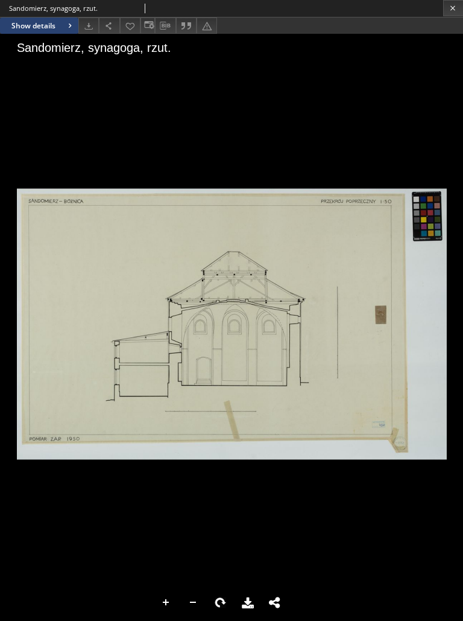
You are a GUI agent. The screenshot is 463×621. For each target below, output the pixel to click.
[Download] (88, 26)
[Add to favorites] (130, 26)
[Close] (453, 8)
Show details (33, 26)
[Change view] (147, 26)
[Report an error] (207, 26)
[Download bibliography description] (165, 26)
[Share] (109, 26)
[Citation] (186, 26)
